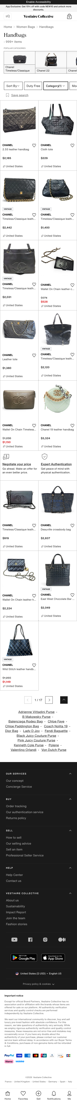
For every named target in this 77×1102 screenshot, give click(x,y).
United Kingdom (22, 1081)
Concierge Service (19, 786)
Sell (9, 830)
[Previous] (28, 700)
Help (9, 868)
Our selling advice (18, 843)
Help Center (14, 875)
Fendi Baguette (56, 731)
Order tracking (16, 806)
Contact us (13, 881)
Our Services (16, 773)
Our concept (15, 780)
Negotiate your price (16, 464)
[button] (69, 16)
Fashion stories (16, 924)
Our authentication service (24, 812)
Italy (70, 1081)
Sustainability (15, 906)
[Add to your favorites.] (34, 145)
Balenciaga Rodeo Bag (25, 721)
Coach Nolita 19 (56, 726)
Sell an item (14, 849)
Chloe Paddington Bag (22, 726)
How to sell (13, 837)
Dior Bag (11, 731)
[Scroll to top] (64, 700)
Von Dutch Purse (53, 750)
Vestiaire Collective (22, 893)
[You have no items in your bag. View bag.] (69, 16)
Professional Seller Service (25, 855)
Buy (9, 799)
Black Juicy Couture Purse (36, 735)
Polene (54, 745)
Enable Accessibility (38, 2)
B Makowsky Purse (36, 716)
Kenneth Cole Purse (29, 745)
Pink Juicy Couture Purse (36, 740)
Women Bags (25, 27)
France (8, 1081)
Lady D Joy (31, 731)
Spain (62, 1081)
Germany (52, 1081)
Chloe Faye (56, 721)
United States (39, 1081)
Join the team (15, 918)
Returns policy (16, 818)
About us (12, 900)
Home (8, 27)
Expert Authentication (56, 464)
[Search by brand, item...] (8, 16)
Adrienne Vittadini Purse (36, 712)
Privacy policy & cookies (37, 984)
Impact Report (16, 912)
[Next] (49, 700)
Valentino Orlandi (23, 750)
